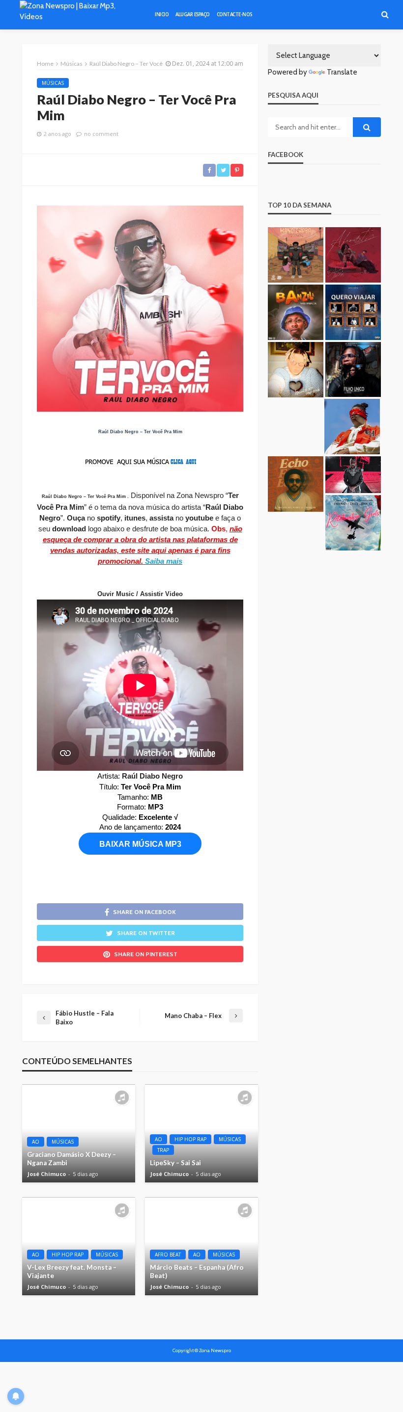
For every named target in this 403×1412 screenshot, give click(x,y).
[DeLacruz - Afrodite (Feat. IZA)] (353, 255)
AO (35, 1141)
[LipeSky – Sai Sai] (201, 1133)
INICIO (162, 14)
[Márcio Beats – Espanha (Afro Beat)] (201, 1246)
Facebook (285, 154)
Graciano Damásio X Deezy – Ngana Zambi (71, 1159)
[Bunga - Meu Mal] (352, 426)
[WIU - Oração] (295, 369)
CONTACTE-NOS (234, 14)
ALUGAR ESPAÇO (192, 14)
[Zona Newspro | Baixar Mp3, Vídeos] (78, 14)
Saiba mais (163, 561)
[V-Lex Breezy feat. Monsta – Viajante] (78, 1246)
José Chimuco (47, 1174)
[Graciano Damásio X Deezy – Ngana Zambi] (78, 1133)
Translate (342, 72)
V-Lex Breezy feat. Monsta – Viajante (71, 1271)
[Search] (384, 14)
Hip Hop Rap (190, 1139)
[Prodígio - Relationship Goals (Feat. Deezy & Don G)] (353, 522)
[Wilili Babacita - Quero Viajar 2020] (353, 312)
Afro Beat (168, 1254)
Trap (163, 1150)
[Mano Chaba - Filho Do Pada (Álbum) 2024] (295, 255)
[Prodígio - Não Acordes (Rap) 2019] (353, 474)
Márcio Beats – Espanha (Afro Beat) (197, 1271)
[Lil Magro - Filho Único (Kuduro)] (353, 369)
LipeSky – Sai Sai (175, 1163)
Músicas (53, 82)
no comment (101, 133)
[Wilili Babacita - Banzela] (295, 312)
